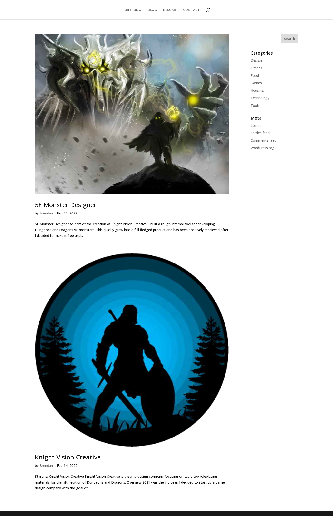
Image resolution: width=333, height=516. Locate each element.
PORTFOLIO (131, 10)
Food (255, 75)
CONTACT (191, 10)
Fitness (256, 68)
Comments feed (263, 140)
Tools (255, 105)
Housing (257, 90)
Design (256, 60)
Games (256, 82)
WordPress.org (262, 148)
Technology (260, 98)
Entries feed (260, 132)
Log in (256, 125)
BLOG (152, 10)
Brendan (46, 213)
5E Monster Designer (66, 204)
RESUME (170, 10)
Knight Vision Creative (68, 457)
